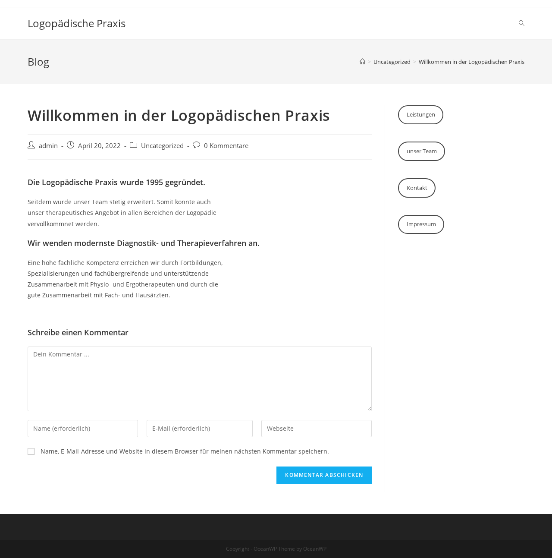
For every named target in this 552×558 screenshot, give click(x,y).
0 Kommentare (226, 146)
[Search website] (521, 23)
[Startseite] (362, 62)
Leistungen (421, 114)
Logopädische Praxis (76, 23)
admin (48, 146)
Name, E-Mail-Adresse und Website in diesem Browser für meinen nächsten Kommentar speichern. (185, 451)
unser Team (422, 151)
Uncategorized (162, 146)
